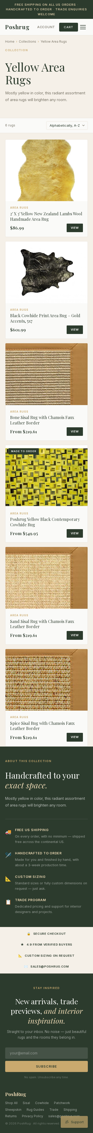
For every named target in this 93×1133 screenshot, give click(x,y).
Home (9, 41)
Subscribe (46, 1066)
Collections (27, 41)
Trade (53, 1110)
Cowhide (42, 1103)
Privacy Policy (32, 1116)
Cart (68, 27)
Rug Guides (35, 1110)
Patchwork (62, 1103)
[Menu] (83, 27)
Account (46, 27)
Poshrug (17, 27)
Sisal (26, 1103)
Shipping (70, 1110)
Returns (11, 1116)
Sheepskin (13, 1110)
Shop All (11, 1103)
